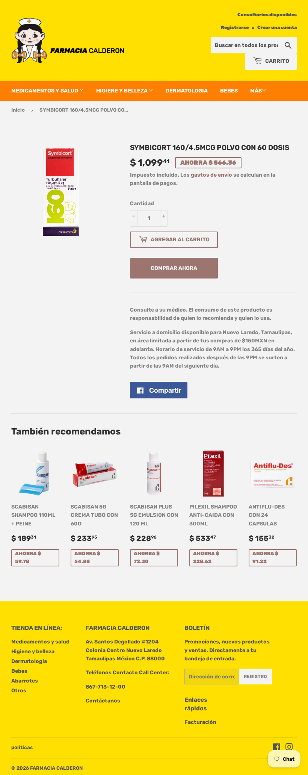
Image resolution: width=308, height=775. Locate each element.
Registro (255, 676)
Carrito (276, 61)
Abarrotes (24, 681)
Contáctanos (103, 701)
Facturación (200, 722)
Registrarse (235, 27)
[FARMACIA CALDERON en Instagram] (289, 748)
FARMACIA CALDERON (56, 768)
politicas (22, 747)
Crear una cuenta (277, 27)
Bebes (229, 91)
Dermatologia (187, 91)
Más (256, 91)
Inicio (18, 110)
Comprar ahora (174, 268)
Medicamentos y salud (45, 91)
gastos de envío (211, 175)
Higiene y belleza (122, 91)
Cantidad (142, 203)
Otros (18, 690)
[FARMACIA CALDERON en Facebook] (277, 748)
